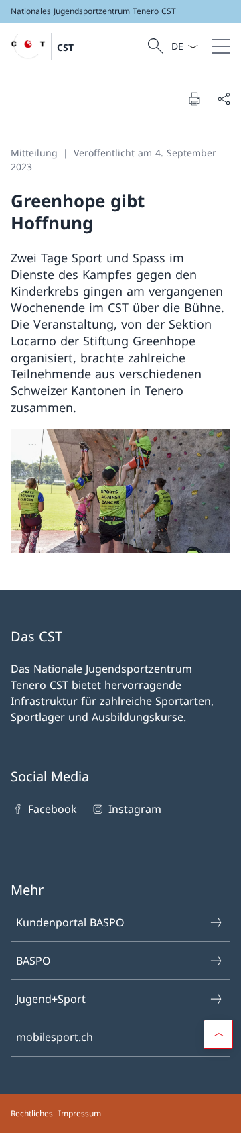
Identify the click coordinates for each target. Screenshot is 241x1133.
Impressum (79, 1113)
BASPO (33, 960)
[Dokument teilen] (223, 98)
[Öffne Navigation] (221, 46)
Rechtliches (32, 1113)
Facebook (52, 809)
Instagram (134, 809)
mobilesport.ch (54, 1037)
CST (65, 47)
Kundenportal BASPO (70, 922)
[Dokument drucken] (194, 98)
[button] (218, 1034)
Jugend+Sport (51, 998)
